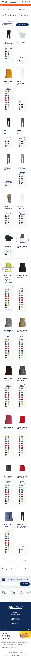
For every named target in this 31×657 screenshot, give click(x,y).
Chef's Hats (21, 42)
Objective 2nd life (21, 597)
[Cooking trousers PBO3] (8, 34)
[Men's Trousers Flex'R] (22, 74)
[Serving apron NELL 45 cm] (8, 74)
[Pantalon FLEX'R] (22, 107)
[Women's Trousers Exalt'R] (8, 159)
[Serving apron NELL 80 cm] (22, 238)
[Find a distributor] (22, 2)
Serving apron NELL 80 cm (22, 247)
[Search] (5, 2)
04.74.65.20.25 (15, 619)
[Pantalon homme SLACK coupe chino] (22, 516)
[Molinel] (14, 2)
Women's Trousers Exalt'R (7, 168)
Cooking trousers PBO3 (8, 43)
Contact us (16, 623)
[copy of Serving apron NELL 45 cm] (8, 91)
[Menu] (2, 2)
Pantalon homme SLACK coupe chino (21, 526)
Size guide (4, 597)
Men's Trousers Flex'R (20, 83)
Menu (2, 5)
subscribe (24, 584)
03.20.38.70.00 (15, 614)
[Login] (25, 2)
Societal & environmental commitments (13, 597)
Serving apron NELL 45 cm (8, 82)
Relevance (7, 24)
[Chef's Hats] (22, 34)
